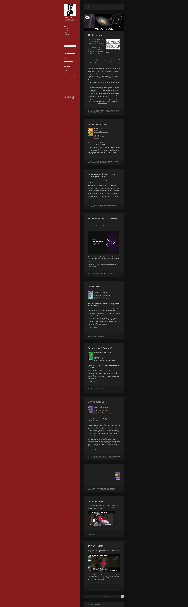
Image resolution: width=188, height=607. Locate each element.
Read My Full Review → (93, 153)
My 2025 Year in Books (68, 68)
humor (99, 111)
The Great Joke (95, 35)
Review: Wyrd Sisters (98, 401)
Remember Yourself (67, 82)
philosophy (115, 111)
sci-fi (105, 533)
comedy (106, 205)
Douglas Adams (113, 110)
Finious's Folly (68, 18)
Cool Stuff (97, 205)
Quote (90, 488)
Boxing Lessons (95, 501)
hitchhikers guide (94, 111)
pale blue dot (110, 111)
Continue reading (102, 102)
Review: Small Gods (97, 124)
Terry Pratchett (99, 162)
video (92, 206)
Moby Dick (106, 111)
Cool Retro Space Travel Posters (70, 88)
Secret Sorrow (66, 70)
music (89, 206)
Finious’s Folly (66, 26)
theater (106, 457)
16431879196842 (95, 546)
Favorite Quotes (98, 110)
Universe (91, 112)
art (106, 456)
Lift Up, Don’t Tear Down (68, 80)
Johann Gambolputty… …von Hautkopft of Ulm (101, 175)
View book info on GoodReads (101, 131)
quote (119, 111)
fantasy (116, 161)
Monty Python (116, 205)
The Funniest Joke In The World (103, 218)
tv (110, 533)
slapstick (108, 533)
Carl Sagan (107, 110)
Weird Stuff (101, 205)
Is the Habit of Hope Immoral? (69, 75)
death (110, 161)
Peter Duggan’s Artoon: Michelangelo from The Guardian (113, 50)
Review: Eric (94, 286)
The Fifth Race (95, 507)
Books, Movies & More (100, 161)
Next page (122, 596)
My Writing (66, 30)
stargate (115, 586)
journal (102, 111)
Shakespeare (96, 457)
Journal (102, 110)
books (107, 161)
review (95, 162)
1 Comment (111, 457)
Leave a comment (98, 112)
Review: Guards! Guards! (100, 348)
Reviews (65, 32)
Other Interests (66, 34)
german (109, 205)
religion (92, 162)
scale (89, 112)
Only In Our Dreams (93, 469)
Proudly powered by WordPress (94, 604)
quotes (89, 389)
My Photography (67, 28)
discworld (113, 161)
